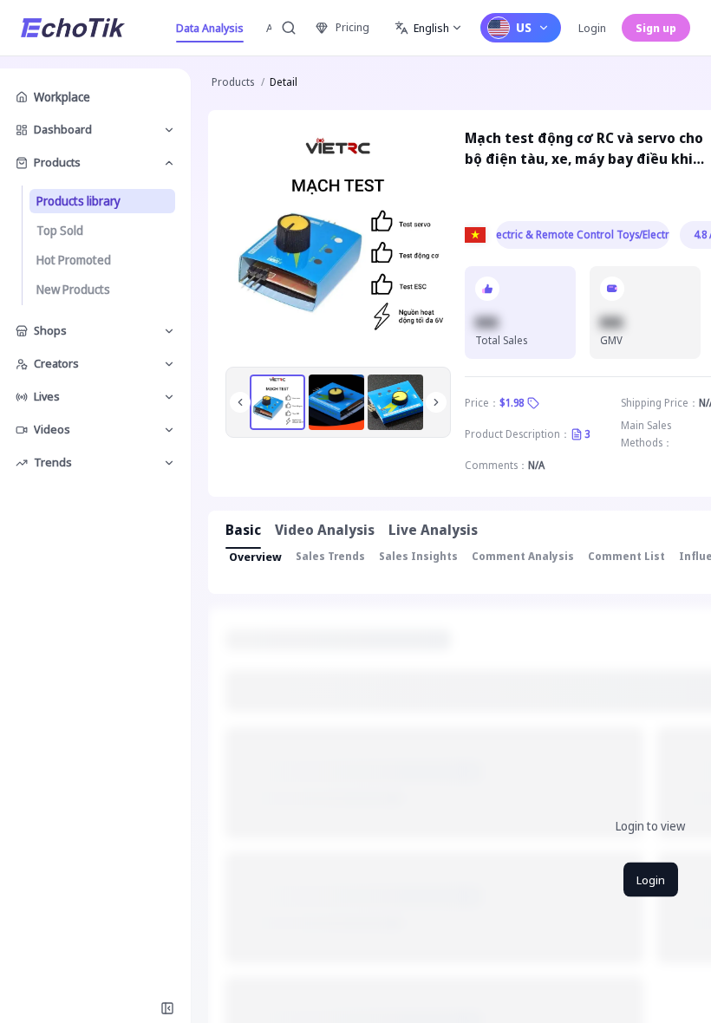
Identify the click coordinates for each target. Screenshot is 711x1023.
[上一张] (240, 402)
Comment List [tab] (626, 556)
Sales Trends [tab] (330, 556)
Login (592, 28)
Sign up (656, 28)
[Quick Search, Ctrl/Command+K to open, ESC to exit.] (289, 28)
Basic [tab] (243, 529)
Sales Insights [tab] (418, 556)
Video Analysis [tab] (325, 529)
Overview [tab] (255, 556)
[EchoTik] (73, 27)
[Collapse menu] (167, 1008)
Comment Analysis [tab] (523, 556)
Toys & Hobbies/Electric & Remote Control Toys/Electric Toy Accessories (582, 234)
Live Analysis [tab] (433, 529)
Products (233, 82)
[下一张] (436, 402)
